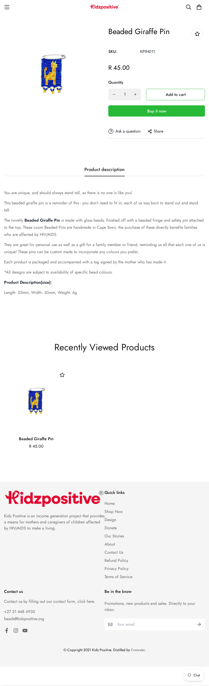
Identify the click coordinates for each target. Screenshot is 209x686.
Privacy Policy (116, 568)
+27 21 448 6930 (19, 611)
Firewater (138, 649)
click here (85, 601)
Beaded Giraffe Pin (36, 439)
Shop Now (113, 511)
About (109, 544)
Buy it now (156, 111)
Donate (110, 528)
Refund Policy (116, 560)
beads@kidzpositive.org (24, 619)
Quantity (115, 82)
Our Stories (114, 536)
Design (110, 520)
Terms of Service (118, 577)
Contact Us (113, 552)
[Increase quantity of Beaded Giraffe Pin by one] (135, 94)
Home (109, 503)
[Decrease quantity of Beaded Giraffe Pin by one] (114, 94)
